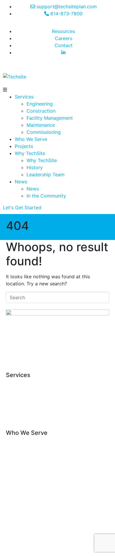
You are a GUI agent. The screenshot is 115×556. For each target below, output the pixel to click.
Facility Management (50, 118)
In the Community (46, 196)
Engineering (40, 104)
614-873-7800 (62, 351)
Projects (24, 146)
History (35, 167)
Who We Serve (31, 139)
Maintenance (41, 125)
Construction (41, 111)
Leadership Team (46, 174)
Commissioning (44, 132)
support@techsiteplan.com (57, 358)
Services (24, 97)
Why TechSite (30, 153)
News (21, 182)
